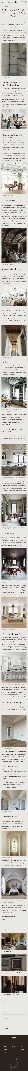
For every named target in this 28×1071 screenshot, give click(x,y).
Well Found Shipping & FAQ (14, 1066)
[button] (2, 2)
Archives (5, 1052)
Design (5, 1046)
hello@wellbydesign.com (14, 1059)
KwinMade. (14, 1069)
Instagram (22, 1052)
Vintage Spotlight (5, 1047)
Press (22, 1047)
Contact (22, 1051)
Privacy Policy (14, 1067)
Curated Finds (14, 1047)
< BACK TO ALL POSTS (5, 6)
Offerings (22, 1049)
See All (25, 930)
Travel (5, 1051)
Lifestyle (5, 1049)
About (22, 1046)
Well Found (13, 1046)
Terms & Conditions (14, 1064)
